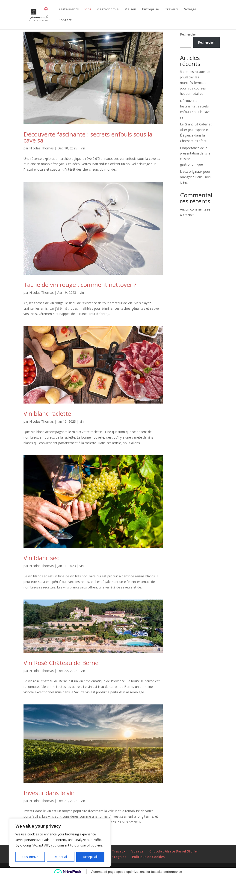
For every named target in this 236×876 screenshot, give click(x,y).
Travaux (171, 9)
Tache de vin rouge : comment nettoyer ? (80, 284)
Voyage (190, 9)
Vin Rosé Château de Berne (61, 663)
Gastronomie (107, 9)
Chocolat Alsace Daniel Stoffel (173, 851)
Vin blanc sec (41, 558)
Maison (130, 9)
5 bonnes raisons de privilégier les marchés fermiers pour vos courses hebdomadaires (195, 82)
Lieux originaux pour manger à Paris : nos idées (195, 177)
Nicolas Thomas (41, 148)
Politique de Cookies (148, 857)
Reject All (61, 857)
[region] (60, 842)
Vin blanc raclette (47, 413)
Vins (88, 9)
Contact (65, 20)
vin (83, 148)
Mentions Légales (112, 857)
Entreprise (150, 9)
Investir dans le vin (49, 793)
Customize (30, 857)
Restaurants (69, 9)
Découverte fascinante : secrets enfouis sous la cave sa (88, 137)
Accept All (90, 857)
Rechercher (188, 34)
